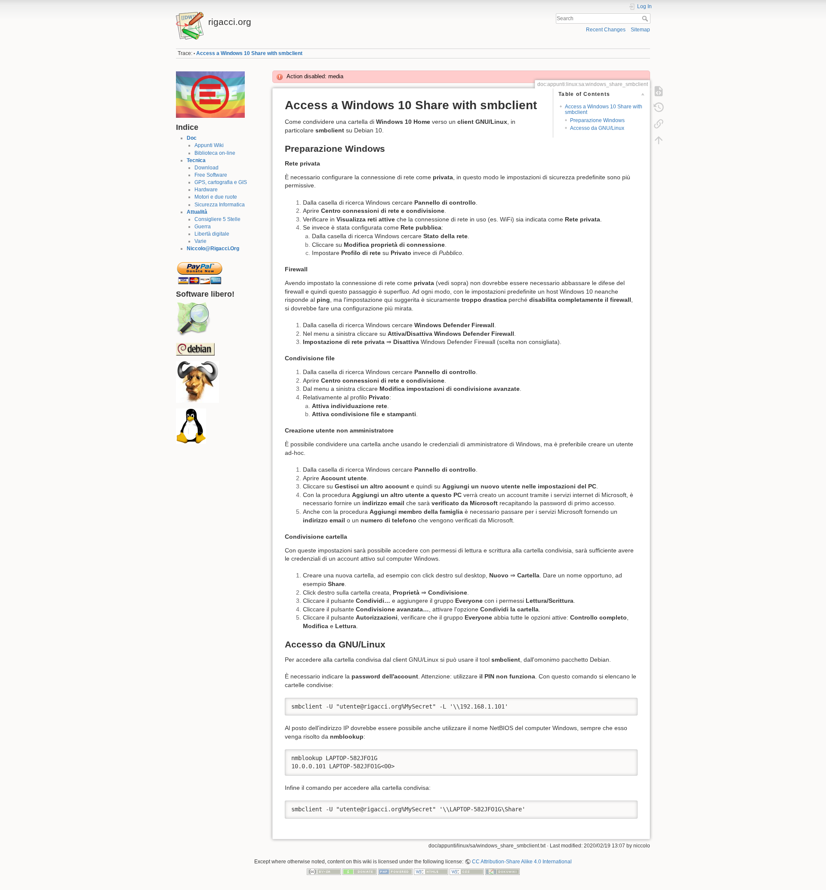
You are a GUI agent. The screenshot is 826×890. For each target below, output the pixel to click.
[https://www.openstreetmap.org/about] (193, 319)
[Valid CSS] (467, 872)
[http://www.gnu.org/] (197, 382)
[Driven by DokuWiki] (502, 872)
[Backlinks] (659, 124)
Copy (625, 704)
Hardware (206, 190)
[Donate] (359, 872)
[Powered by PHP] (395, 872)
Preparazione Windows (597, 120)
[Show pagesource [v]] (659, 91)
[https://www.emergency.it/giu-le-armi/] (210, 94)
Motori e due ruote (215, 197)
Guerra (202, 227)
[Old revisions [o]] (659, 107)
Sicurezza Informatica (219, 205)
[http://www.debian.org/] (195, 349)
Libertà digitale (211, 234)
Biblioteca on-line (214, 153)
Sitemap (640, 30)
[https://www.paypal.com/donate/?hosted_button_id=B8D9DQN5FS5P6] (199, 270)
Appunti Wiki (209, 145)
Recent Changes (606, 30)
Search (646, 18)
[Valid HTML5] (431, 872)
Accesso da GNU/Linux (597, 128)
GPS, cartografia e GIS (220, 182)
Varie (200, 241)
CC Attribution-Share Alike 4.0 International (522, 862)
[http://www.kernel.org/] (191, 426)
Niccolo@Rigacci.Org (213, 249)
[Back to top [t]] (659, 140)
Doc (192, 138)
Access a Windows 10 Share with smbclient (249, 53)
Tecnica (196, 160)
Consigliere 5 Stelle (217, 219)
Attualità (197, 212)
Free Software (210, 175)
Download (206, 168)
